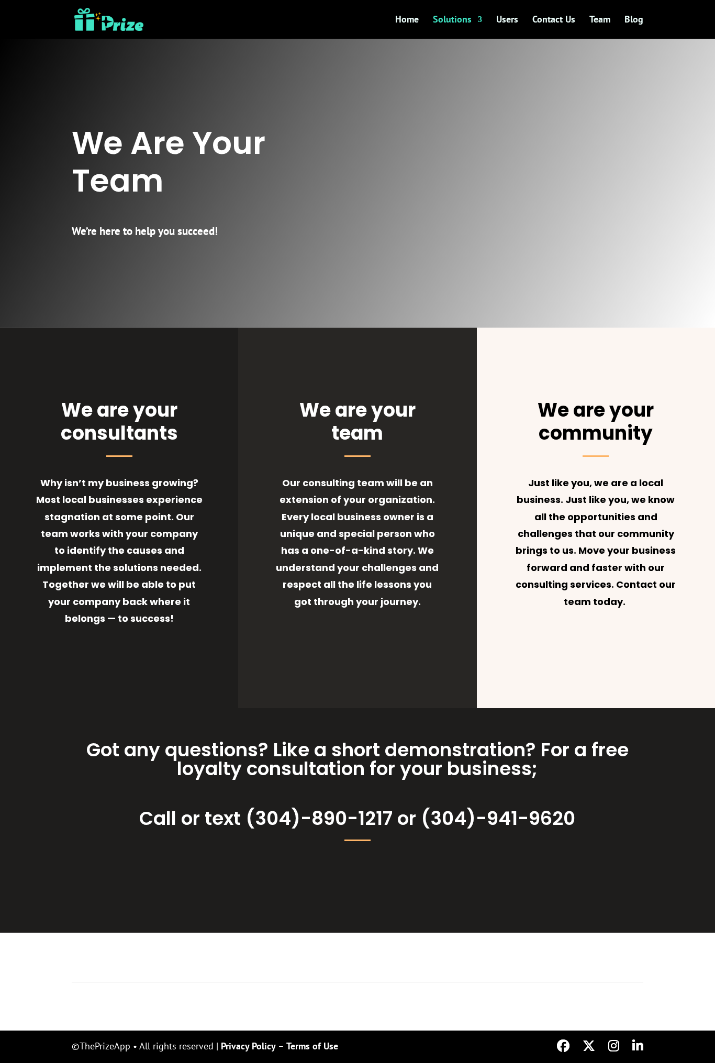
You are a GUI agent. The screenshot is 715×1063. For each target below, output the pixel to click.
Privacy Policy (248, 1046)
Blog (633, 20)
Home (407, 20)
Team (599, 20)
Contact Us (553, 20)
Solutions (452, 20)
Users (507, 20)
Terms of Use (312, 1046)
